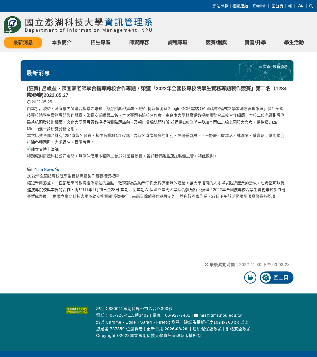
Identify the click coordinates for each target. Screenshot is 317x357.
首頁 (266, 67)
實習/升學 (255, 42)
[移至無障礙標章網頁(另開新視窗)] (77, 310)
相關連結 (240, 6)
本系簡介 (62, 42)
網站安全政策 (238, 329)
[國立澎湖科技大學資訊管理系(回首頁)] (78, 24)
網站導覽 (220, 6)
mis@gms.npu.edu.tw (220, 315)
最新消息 (23, 42)
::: (210, 6)
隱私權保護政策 (207, 329)
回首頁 (277, 6)
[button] (290, 6)
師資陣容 (139, 42)
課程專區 (178, 42)
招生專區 (100, 42)
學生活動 (294, 42)
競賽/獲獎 (216, 42)
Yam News (44, 169)
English (259, 6)
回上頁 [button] (281, 277)
